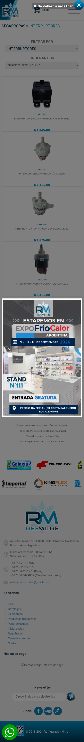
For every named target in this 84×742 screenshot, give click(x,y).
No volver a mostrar (55, 6)
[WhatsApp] (10, 732)
